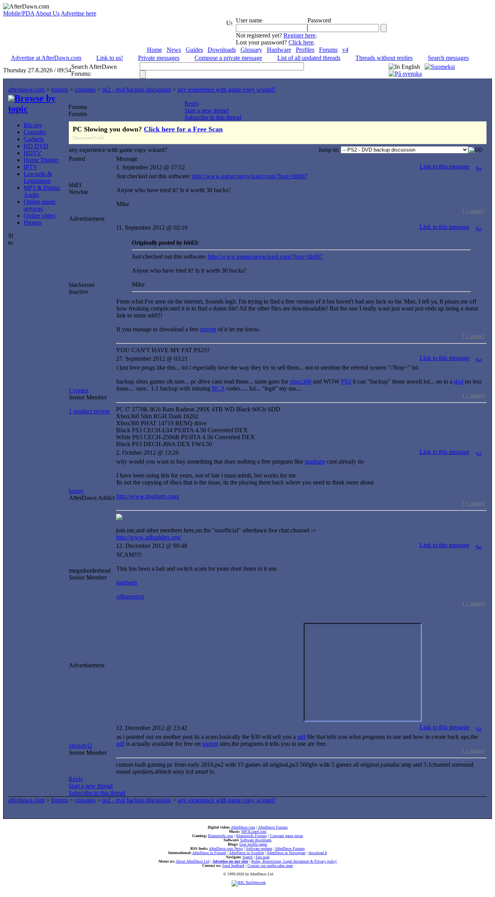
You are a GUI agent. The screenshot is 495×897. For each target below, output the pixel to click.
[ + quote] (474, 211)
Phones (32, 222)
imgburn (315, 461)
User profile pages (253, 844)
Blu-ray (33, 125)
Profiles (305, 49)
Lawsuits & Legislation (38, 177)
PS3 (346, 381)
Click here (301, 42)
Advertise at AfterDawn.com (46, 58)
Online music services (40, 205)
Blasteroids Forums (251, 836)
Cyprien (79, 390)
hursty (76, 491)
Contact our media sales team (270, 865)
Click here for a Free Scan (183, 129)
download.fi (318, 853)
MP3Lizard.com (253, 831)
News (174, 49)
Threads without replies (384, 58)
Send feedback (233, 865)
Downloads (222, 49)
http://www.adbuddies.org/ (148, 537)
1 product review (89, 411)
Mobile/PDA (18, 13)
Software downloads (255, 840)
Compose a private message (228, 58)
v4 (345, 49)
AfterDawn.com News (226, 848)
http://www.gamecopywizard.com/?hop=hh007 (249, 176)
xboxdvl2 (80, 745)
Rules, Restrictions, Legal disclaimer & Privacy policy (294, 861)
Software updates (259, 848)
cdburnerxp (130, 596)
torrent (208, 329)
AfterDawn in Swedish (246, 853)
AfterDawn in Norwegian (286, 853)
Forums (328, 49)
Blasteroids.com (220, 836)
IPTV (31, 167)
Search (247, 857)
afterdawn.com (26, 89)
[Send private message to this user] (479, 166)
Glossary (251, 49)
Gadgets (34, 139)
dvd (458, 381)
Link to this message (444, 166)
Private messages (158, 58)
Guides (194, 49)
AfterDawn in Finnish (209, 853)
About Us (48, 13)
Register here (299, 35)
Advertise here (78, 13)
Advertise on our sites (230, 861)
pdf (301, 736)
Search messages (448, 58)
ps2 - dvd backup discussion (136, 89)
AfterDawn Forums (273, 827)
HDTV (32, 153)
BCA (218, 388)
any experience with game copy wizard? (227, 89)
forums (59, 89)
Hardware (279, 49)
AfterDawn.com (243, 827)
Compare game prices (286, 836)
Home (154, 49)
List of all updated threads (308, 58)
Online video (39, 215)
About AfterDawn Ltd (192, 861)
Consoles (35, 132)
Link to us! (109, 58)
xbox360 (300, 381)
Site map (263, 857)
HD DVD (36, 146)
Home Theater (41, 160)
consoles (85, 89)
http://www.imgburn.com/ (147, 496)
